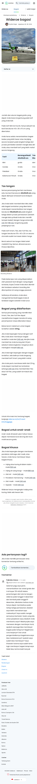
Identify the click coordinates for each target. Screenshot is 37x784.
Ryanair (4, 696)
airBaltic (4, 686)
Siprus (3, 746)
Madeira (4, 726)
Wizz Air (4, 716)
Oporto (4, 752)
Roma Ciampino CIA (8, 712)
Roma (3, 742)
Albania (4, 739)
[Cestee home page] (9, 3)
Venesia (4, 732)
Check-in (4, 669)
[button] (2, 3)
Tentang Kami (6, 761)
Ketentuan (20, 771)
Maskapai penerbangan (11, 15)
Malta (3, 729)
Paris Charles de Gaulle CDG (10, 722)
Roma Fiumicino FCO (8, 699)
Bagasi (16, 9)
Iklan (30, 771)
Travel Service (6, 719)
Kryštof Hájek (13, 24)
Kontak (4, 764)
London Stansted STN (8, 692)
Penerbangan (6, 663)
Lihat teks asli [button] (30, 582)
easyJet (4, 709)
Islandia (4, 736)
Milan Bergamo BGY (8, 706)
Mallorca (4, 749)
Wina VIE (4, 689)
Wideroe (5, 9)
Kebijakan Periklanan (17, 505)
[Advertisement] (18, 92)
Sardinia (4, 702)
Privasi (26, 771)
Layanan (4, 673)
